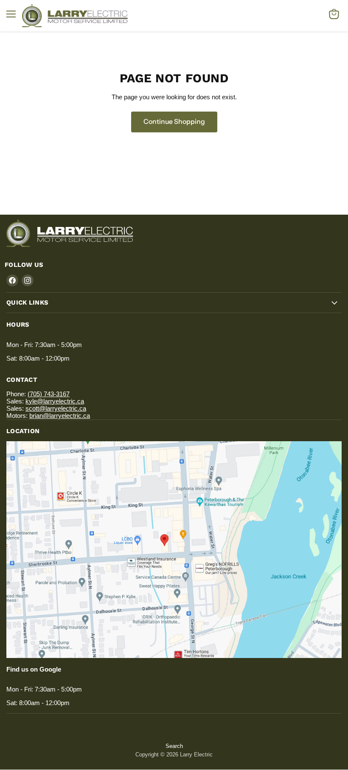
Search (174, 746)
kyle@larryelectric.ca (54, 401)
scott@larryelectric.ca (55, 408)
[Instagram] (28, 280)
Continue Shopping (174, 122)
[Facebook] (12, 280)
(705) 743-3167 (49, 394)
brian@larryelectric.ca (59, 415)
